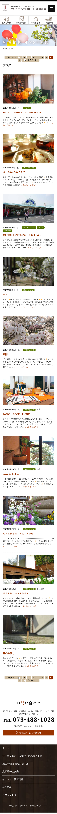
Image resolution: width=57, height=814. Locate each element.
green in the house (12, 474)
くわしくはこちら (30, 185)
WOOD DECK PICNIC (17, 414)
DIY (5, 294)
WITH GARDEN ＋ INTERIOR (22, 112)
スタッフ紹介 (9, 795)
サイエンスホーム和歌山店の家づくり (22, 756)
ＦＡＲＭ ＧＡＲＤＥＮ (17, 593)
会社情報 (7, 787)
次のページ (32, 60)
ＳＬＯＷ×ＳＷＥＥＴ (14, 172)
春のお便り (9, 653)
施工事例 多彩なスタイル (15, 763)
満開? (6, 354)
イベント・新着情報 (12, 779)
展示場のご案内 (10, 771)
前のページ (11, 57)
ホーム (5, 748)
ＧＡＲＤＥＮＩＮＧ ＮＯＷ (18, 533)
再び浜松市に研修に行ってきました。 (23, 235)
